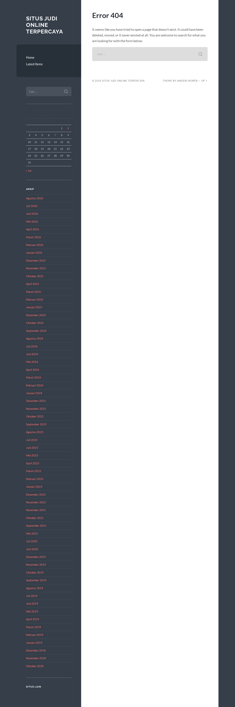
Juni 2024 (32, 354)
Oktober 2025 (35, 276)
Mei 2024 (32, 361)
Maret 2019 (33, 627)
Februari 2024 (34, 385)
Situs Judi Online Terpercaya (44, 25)
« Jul (28, 170)
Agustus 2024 (34, 338)
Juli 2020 (31, 541)
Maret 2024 (33, 377)
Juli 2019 (31, 595)
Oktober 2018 (35, 666)
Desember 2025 (36, 260)
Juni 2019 (32, 603)
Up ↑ (204, 80)
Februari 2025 (34, 299)
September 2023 (36, 424)
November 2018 (36, 658)
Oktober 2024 (35, 322)
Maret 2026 (33, 237)
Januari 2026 (34, 252)
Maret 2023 (33, 471)
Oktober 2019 (35, 572)
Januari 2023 (34, 486)
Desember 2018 (36, 650)
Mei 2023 (32, 455)
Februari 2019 (34, 634)
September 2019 (36, 580)
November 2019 (36, 564)
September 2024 (36, 330)
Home (30, 57)
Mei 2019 (32, 611)
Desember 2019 (36, 556)
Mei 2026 (32, 221)
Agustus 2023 (34, 432)
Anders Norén (187, 80)
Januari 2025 (34, 307)
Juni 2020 (32, 549)
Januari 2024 (34, 393)
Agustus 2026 (34, 198)
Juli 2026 (31, 206)
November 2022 (36, 502)
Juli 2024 (31, 346)
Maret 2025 (33, 291)
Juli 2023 (31, 440)
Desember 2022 (36, 494)
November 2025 (36, 268)
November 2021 (36, 510)
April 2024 (32, 369)
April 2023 (32, 463)
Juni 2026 (32, 213)
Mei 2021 (32, 533)
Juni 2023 (32, 447)
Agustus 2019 (34, 588)
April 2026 (32, 229)
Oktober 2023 (35, 416)
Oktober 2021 (35, 517)
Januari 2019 (34, 642)
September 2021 (36, 525)
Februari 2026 (34, 245)
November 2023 (36, 408)
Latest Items (34, 64)
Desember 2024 (36, 315)
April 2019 (32, 619)
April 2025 (32, 283)
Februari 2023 (34, 479)
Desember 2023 (36, 400)
